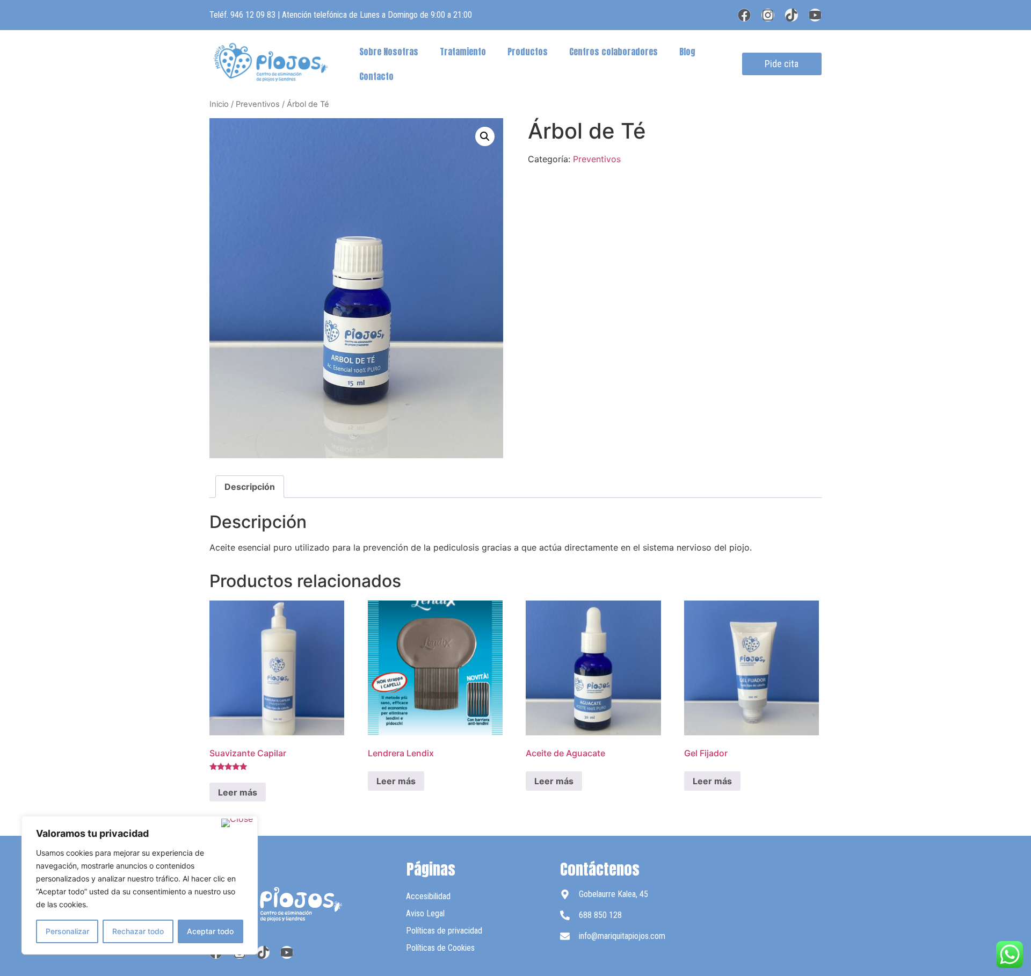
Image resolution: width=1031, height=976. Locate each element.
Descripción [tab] (249, 486)
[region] (139, 885)
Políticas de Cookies (440, 948)
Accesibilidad (428, 896)
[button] (485, 136)
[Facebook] (744, 15)
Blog (687, 51)
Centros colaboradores (613, 51)
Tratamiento (463, 51)
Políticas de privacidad (444, 931)
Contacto (376, 76)
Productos (527, 51)
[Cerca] (237, 823)
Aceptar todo (210, 931)
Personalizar (67, 931)
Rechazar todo (138, 931)
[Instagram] (767, 15)
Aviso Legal (425, 913)
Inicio (219, 104)
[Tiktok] (791, 15)
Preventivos (258, 104)
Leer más (237, 792)
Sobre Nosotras (388, 51)
